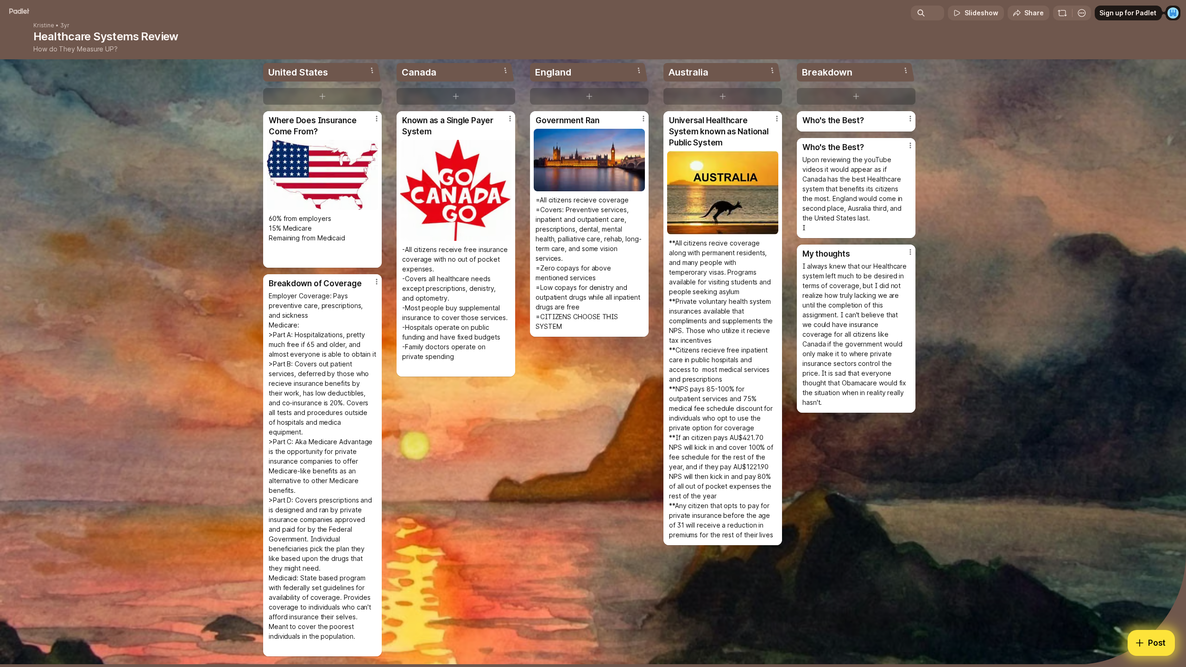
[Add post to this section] (322, 96)
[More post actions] (377, 119)
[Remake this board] (1062, 13)
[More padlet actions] (1081, 13)
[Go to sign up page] (1173, 13)
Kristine (43, 25)
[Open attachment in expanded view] (322, 175)
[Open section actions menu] (372, 70)
